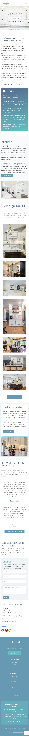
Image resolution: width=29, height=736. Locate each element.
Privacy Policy (14, 734)
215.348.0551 (17, 722)
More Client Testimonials (14, 531)
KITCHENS (14, 662)
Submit (6, 597)
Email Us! (14, 653)
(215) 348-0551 (13, 621)
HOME (14, 690)
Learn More (7, 175)
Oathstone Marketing (18, 732)
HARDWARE (14, 695)
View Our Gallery (14, 397)
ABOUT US (14, 676)
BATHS (14, 664)
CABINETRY (14, 693)
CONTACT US (14, 681)
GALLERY (14, 667)
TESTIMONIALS (14, 679)
